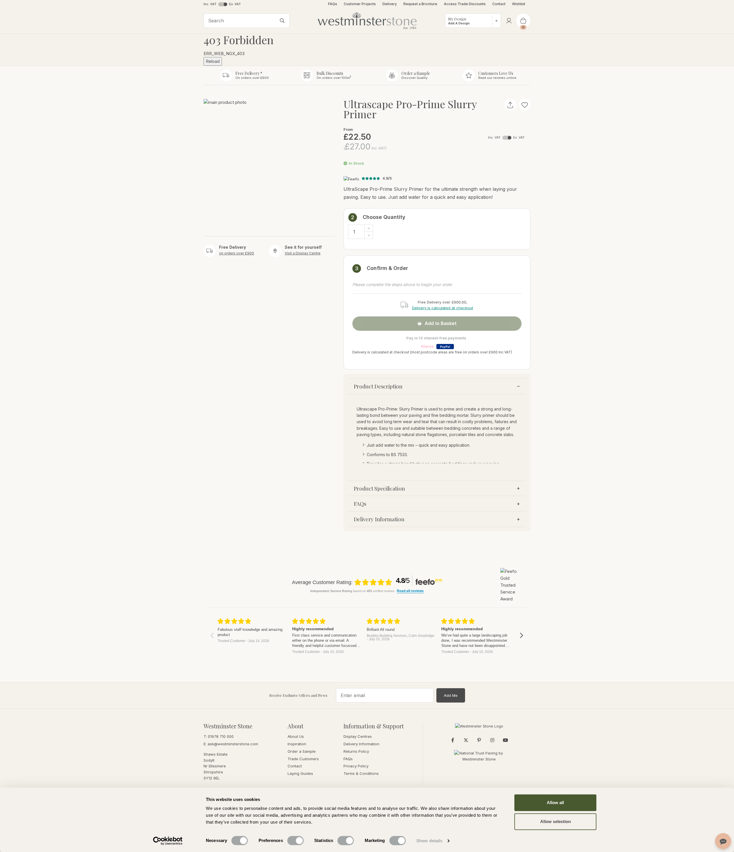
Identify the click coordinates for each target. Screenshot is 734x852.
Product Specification (379, 488)
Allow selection (555, 821)
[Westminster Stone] (367, 20)
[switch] (295, 840)
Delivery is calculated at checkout (442, 308)
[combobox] (247, 20)
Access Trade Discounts (465, 4)
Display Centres (357, 736)
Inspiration (297, 744)
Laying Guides (300, 773)
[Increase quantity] (368, 228)
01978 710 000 (221, 736)
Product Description (378, 386)
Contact (498, 4)
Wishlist (519, 4)
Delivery (389, 4)
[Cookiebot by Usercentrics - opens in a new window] (168, 841)
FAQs (332, 4)
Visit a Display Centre (303, 253)
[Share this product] (510, 104)
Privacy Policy (355, 766)
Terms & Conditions (361, 773)
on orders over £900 (236, 253)
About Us (296, 736)
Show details (429, 840)
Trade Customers (303, 758)
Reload (213, 61)
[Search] (282, 21)
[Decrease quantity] (368, 235)
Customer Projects (360, 4)
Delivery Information (379, 519)
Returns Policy (356, 751)
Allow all (555, 802)
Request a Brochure (420, 4)
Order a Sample (302, 751)
